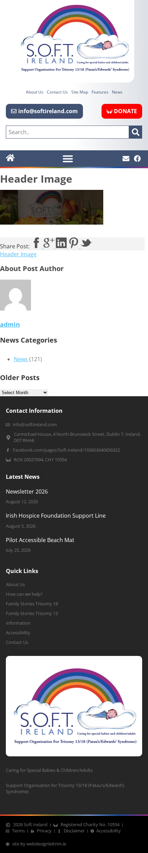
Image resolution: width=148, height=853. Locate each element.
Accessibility (18, 633)
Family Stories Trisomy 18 (32, 604)
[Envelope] (126, 158)
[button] (68, 158)
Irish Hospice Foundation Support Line (56, 515)
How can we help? (24, 594)
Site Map (79, 92)
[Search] (135, 132)
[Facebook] (137, 158)
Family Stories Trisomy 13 (32, 613)
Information (18, 623)
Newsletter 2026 (27, 491)
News (117, 92)
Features (100, 92)
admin (10, 324)
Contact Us (57, 92)
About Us (34, 92)
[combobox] (67, 132)
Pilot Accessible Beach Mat (40, 540)
